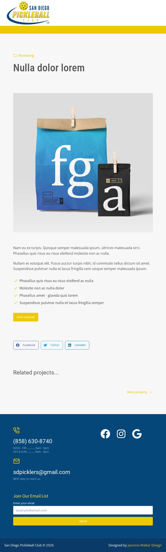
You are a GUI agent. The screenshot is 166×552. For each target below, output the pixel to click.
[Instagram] (121, 434)
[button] (26, 345)
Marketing (26, 55)
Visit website (26, 317)
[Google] (137, 434)
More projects (137, 392)
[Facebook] (105, 434)
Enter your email (23, 503)
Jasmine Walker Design (145, 545)
